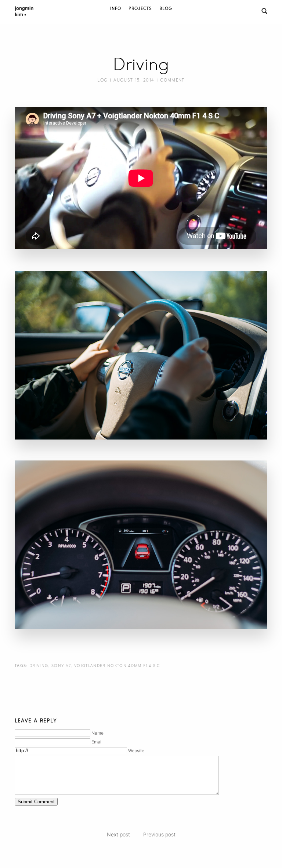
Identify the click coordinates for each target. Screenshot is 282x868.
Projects (140, 8)
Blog (165, 8)
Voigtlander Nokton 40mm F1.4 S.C (117, 665)
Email (96, 742)
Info (115, 8)
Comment (172, 80)
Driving (141, 64)
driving (38, 665)
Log (102, 80)
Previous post (159, 834)
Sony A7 (61, 665)
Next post (118, 834)
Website (136, 750)
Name (97, 733)
